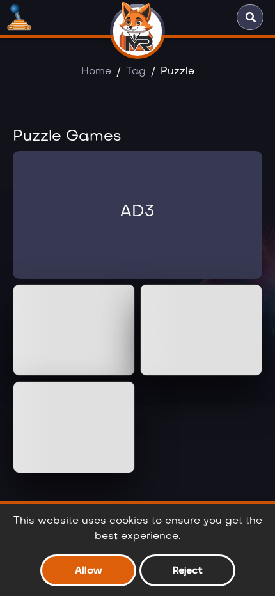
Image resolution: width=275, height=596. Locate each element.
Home (96, 72)
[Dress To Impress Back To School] (201, 330)
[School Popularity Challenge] (74, 330)
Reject (187, 570)
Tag (136, 72)
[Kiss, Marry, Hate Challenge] (74, 427)
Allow (88, 570)
